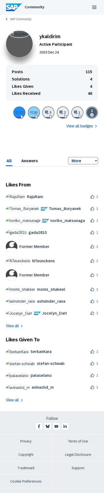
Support (78, 468)
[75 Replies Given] (19, 112)
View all (12, 326)
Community (34, 7)
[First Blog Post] (77, 112)
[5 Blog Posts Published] (48, 112)
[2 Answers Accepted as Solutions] (92, 112)
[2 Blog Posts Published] (63, 112)
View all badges (79, 126)
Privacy (25, 441)
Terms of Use (78, 441)
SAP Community (20, 19)
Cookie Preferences (26, 481)
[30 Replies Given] (34, 112)
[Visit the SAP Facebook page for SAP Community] (39, 426)
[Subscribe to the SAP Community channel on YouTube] (56, 426)
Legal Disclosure (78, 455)
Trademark (26, 468)
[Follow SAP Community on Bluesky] (48, 426)
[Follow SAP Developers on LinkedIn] (65, 426)
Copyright (26, 455)
